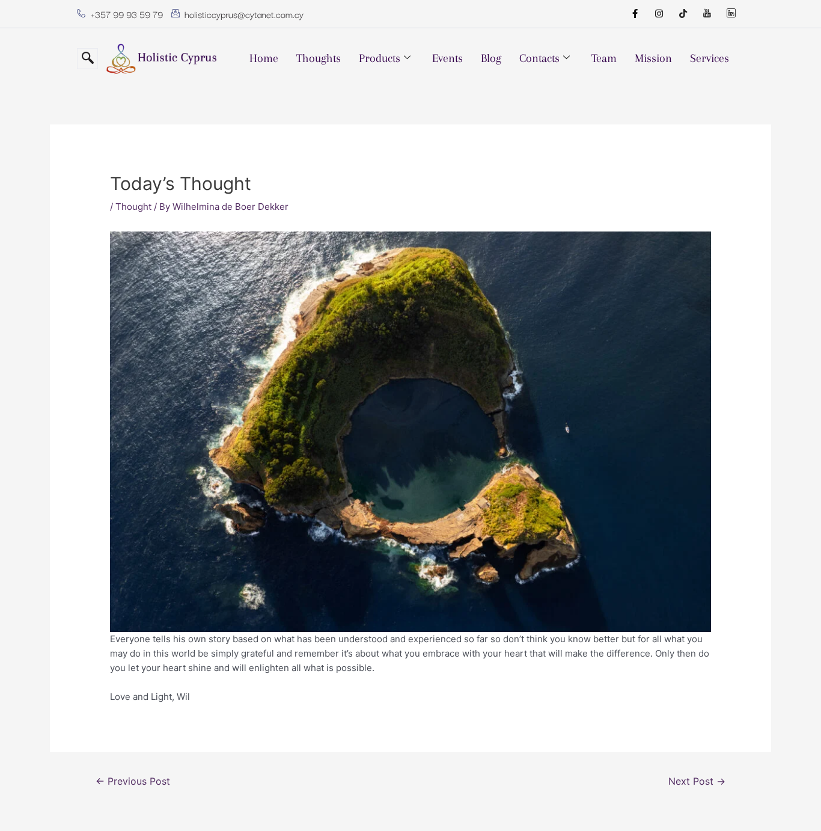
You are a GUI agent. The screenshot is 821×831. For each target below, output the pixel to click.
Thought (133, 206)
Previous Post (133, 781)
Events (447, 58)
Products (379, 58)
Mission (653, 58)
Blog (491, 58)
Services (709, 58)
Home (263, 58)
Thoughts (318, 58)
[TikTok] (683, 14)
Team (604, 58)
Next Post (696, 781)
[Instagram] (659, 14)
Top (792, 802)
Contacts (539, 58)
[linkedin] (731, 14)
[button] (87, 58)
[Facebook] (635, 14)
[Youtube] (707, 14)
